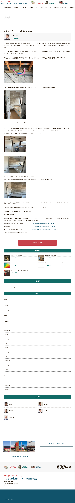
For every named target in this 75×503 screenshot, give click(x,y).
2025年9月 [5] (6, 334)
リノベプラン (24, 7)
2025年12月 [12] (7, 321)
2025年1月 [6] (6, 369)
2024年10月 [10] (7, 389)
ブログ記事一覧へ (37, 243)
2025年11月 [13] (7, 326)
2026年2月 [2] (6, 305)
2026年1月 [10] (7, 310)
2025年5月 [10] (7, 352)
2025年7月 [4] (6, 343)
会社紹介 (72, 7)
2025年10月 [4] (7, 330)
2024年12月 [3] (7, 381)
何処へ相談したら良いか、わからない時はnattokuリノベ (57, 263)
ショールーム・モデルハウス (60, 7)
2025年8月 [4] (6, 338)
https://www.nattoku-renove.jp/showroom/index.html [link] (44, 229)
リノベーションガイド (6, 7)
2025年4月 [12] (7, 356)
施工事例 (16, 7)
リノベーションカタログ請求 (56, 444)
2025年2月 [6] (6, 365)
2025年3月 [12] (7, 360)
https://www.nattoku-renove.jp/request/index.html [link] (43, 226)
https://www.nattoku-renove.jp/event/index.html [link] (43, 223)
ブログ (5, 11)
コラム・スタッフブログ (46, 7)
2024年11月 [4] (7, 385)
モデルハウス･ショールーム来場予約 (18, 456)
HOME (2, 11)
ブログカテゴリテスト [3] (9, 287)
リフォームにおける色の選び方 (17, 263)
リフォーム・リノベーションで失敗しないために (21, 270)
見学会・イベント (34, 7)
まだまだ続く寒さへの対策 (16, 255)
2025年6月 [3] (6, 347)
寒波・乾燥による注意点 (50, 255)
